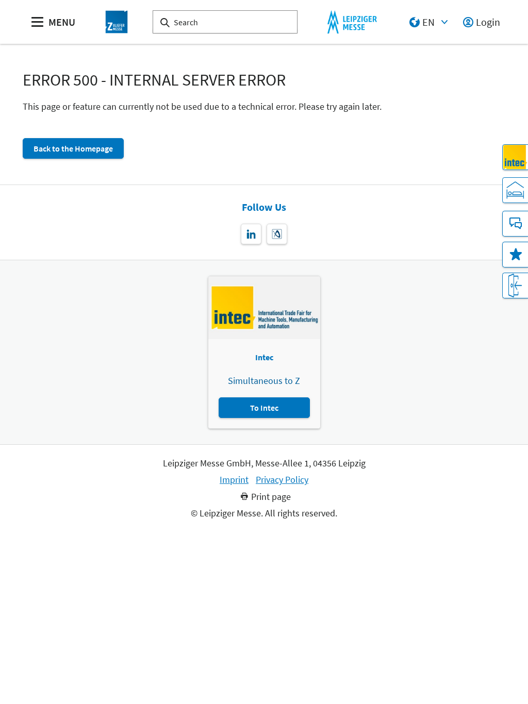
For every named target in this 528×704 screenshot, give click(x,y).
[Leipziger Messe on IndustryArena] (277, 234)
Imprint (234, 479)
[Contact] (515, 224)
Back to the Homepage (73, 148)
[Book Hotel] (515, 190)
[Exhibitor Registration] (515, 285)
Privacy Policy (282, 479)
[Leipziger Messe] (352, 21)
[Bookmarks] (515, 254)
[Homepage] (116, 21)
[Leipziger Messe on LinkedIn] (251, 234)
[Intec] (515, 157)
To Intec (264, 408)
